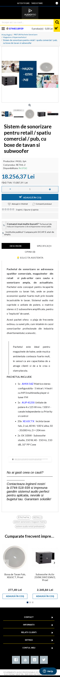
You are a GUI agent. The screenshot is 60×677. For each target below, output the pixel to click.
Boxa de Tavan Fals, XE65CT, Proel (15, 576)
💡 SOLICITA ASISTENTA (30, 257)
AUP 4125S (28, 402)
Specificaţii (44, 246)
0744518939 (15, 28)
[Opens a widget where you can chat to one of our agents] (48, 671)
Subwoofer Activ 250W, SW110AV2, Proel (45, 577)
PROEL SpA (21, 161)
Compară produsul (44, 204)
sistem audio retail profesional (30, 526)
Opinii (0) (30, 251)
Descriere (16, 246)
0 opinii (19, 210)
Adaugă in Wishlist (20, 204)
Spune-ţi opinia (31, 210)
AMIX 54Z (27, 383)
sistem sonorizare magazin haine (30, 522)
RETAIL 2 (37, 517)
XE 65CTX (28, 421)
